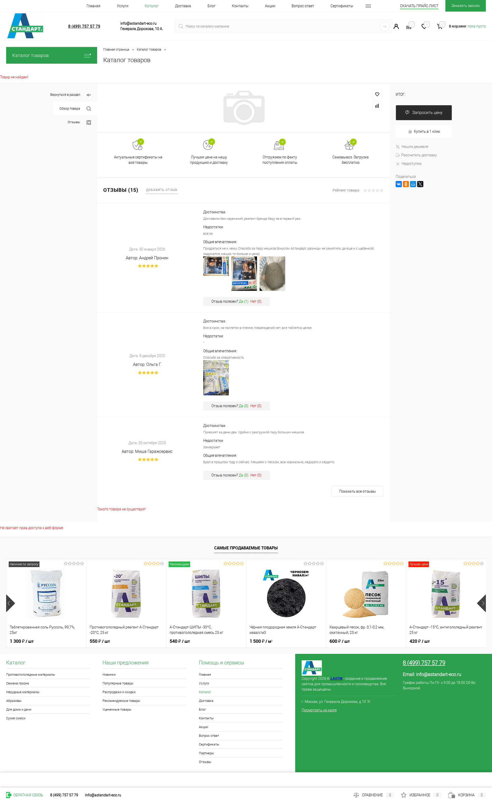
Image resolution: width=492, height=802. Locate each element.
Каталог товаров (30, 55)
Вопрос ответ (303, 6)
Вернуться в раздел (65, 95)
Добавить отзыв (161, 190)
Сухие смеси (15, 718)
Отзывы (74, 122)
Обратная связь (28, 795)
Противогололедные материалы (30, 674)
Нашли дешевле (415, 147)
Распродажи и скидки (119, 692)
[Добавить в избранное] (377, 94)
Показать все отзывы (357, 491)
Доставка (183, 6)
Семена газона (17, 683)
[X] (420, 184)
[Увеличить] (243, 108)
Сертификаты (342, 6)
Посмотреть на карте (319, 710)
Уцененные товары (116, 709)
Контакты (240, 6)
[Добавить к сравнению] (377, 105)
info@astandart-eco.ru (438, 674)
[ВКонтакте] (399, 184)
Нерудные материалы (22, 692)
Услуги (122, 6)
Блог (212, 6)
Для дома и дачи (18, 709)
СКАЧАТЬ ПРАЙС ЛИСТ (419, 6)
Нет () (256, 301)
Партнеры (206, 753)
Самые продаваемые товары (246, 548)
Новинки (109, 674)
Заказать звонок (466, 6)
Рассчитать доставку (419, 155)
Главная (93, 6)
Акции (270, 6)
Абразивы (14, 701)
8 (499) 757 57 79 (84, 26)
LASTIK (336, 678)
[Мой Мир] (413, 184)
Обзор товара (69, 108)
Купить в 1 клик (427, 131)
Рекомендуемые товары (121, 701)
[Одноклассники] (406, 184)
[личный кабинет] (396, 28)
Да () (244, 301)
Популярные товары (118, 683)
